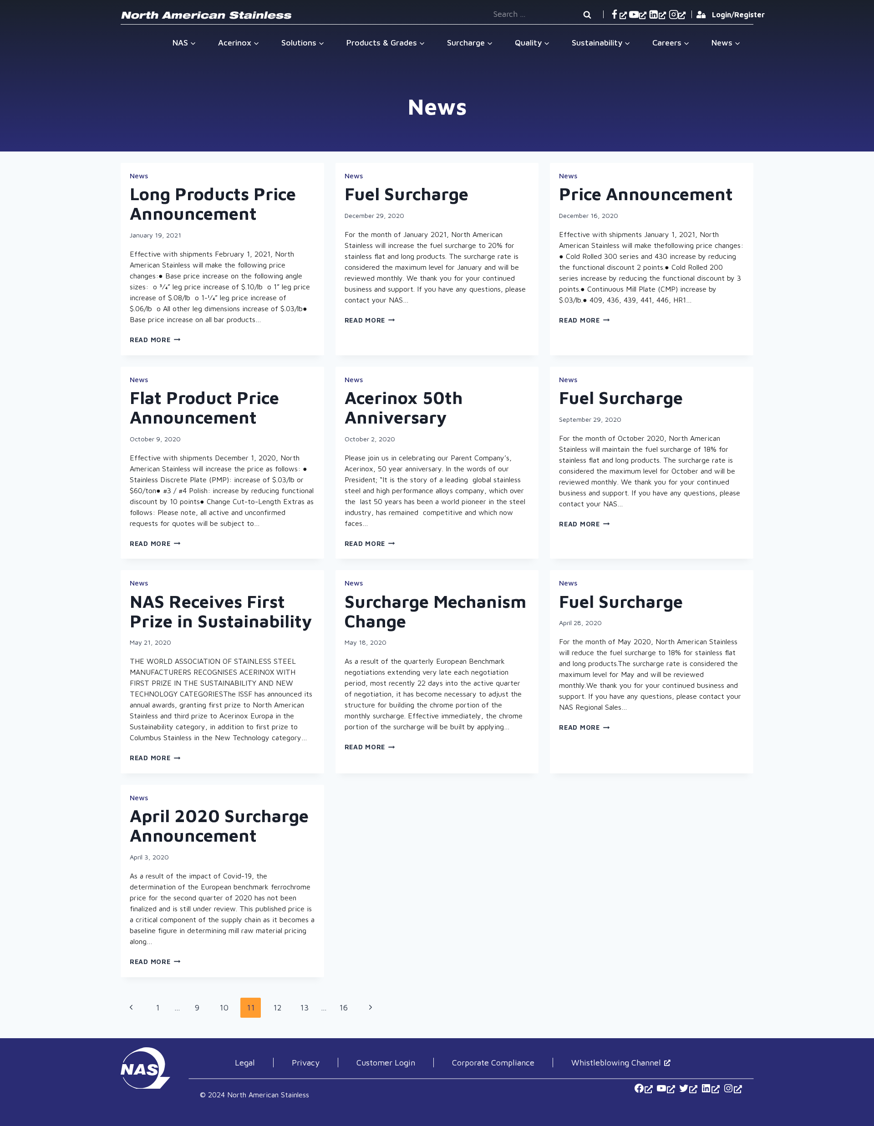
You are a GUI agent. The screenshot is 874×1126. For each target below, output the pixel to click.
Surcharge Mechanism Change (435, 611)
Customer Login (385, 1062)
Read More (155, 339)
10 (226, 1010)
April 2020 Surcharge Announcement (219, 825)
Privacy (306, 1062)
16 (346, 1010)
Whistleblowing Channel (616, 1062)
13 (307, 1010)
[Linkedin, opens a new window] (657, 14)
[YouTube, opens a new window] (637, 14)
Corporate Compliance (493, 1062)
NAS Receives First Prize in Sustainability (221, 611)
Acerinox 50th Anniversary (404, 407)
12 (280, 1010)
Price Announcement (646, 193)
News (139, 176)
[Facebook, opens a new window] (618, 14)
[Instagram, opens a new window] (677, 14)
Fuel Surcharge (406, 193)
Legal (245, 1062)
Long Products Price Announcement (213, 203)
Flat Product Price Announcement (204, 407)
